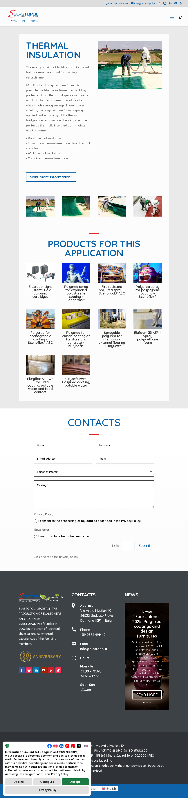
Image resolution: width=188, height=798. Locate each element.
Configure (47, 782)
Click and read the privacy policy (56, 557)
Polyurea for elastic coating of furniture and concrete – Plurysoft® (76, 339)
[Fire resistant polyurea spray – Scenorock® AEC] (112, 273)
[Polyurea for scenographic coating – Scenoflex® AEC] (40, 319)
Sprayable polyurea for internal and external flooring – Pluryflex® (112, 339)
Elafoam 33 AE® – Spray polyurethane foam (147, 338)
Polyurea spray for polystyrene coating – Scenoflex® (147, 292)
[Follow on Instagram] (29, 670)
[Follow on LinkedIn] (36, 670)
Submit (144, 545)
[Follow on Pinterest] (51, 670)
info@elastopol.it (93, 649)
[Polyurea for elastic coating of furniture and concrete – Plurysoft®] (76, 319)
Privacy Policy (47, 790)
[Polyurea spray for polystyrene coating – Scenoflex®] (147, 273)
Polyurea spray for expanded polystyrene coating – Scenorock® (76, 293)
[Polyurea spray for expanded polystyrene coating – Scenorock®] (76, 273)
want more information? (51, 177)
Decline (19, 782)
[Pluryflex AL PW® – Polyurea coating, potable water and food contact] (40, 365)
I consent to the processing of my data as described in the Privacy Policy (89, 521)
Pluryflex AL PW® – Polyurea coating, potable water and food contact (40, 385)
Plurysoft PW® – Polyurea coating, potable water (76, 382)
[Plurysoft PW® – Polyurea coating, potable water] (76, 365)
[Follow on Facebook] (22, 670)
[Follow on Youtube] (44, 670)
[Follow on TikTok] (58, 670)
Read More (147, 694)
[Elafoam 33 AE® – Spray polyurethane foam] (147, 319)
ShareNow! (94, 770)
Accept (75, 782)
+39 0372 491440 (93, 635)
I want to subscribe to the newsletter (64, 536)
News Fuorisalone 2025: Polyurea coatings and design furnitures (147, 624)
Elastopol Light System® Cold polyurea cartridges (40, 292)
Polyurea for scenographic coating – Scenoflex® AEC (40, 338)
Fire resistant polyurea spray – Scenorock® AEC (112, 290)
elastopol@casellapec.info (94, 760)
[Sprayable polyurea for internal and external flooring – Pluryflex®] (112, 319)
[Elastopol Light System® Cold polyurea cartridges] (40, 273)
